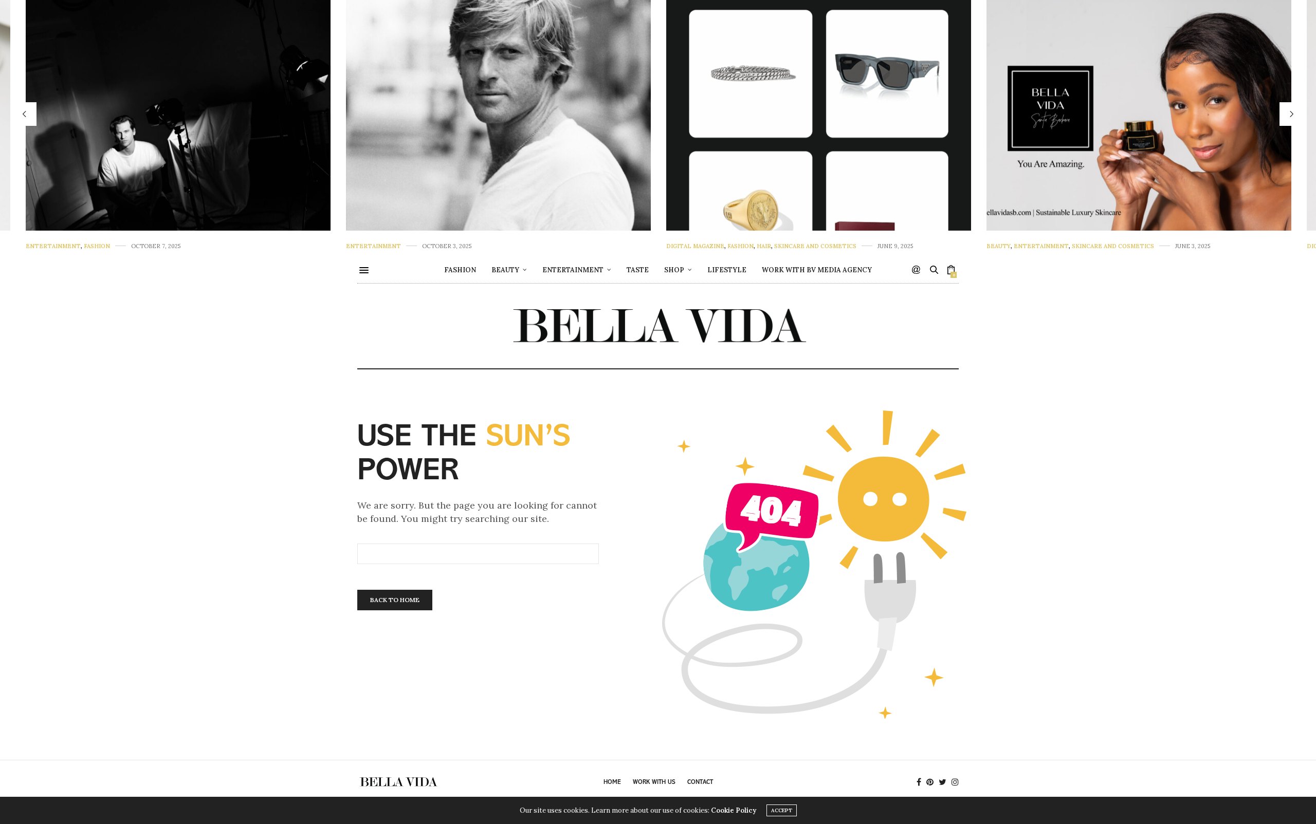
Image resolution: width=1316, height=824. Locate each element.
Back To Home (394, 600)
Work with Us (654, 782)
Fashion (97, 246)
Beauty (998, 246)
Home (612, 782)
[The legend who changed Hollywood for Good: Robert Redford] (498, 115)
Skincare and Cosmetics (815, 246)
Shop (674, 270)
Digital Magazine (695, 246)
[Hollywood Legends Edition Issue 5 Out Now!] (178, 115)
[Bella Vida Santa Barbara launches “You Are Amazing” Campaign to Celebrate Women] (1138, 115)
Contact (700, 782)
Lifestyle (726, 270)
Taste (638, 270)
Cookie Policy (733, 810)
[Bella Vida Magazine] (658, 326)
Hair (764, 246)
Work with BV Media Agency (817, 270)
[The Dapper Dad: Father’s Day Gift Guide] (818, 115)
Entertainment (53, 246)
